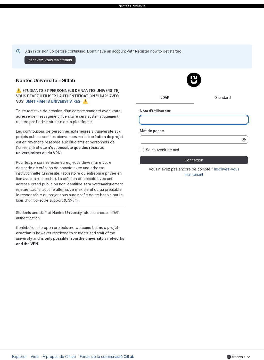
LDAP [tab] (164, 97)
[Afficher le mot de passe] (244, 139)
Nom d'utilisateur (155, 111)
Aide (35, 356)
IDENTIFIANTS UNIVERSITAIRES (52, 101)
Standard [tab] (223, 97)
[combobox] (238, 357)
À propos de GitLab (59, 356)
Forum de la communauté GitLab (107, 356)
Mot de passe (152, 130)
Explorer (19, 356)
